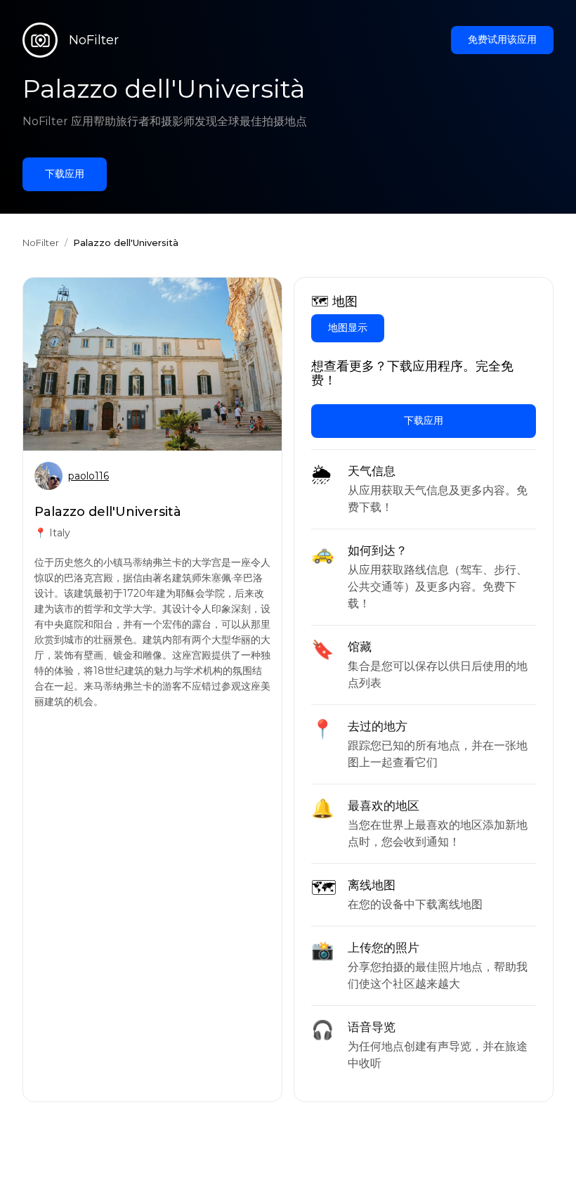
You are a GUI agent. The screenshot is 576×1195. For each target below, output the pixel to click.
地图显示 (347, 327)
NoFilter (40, 242)
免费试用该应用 (502, 39)
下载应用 (64, 173)
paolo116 (88, 476)
